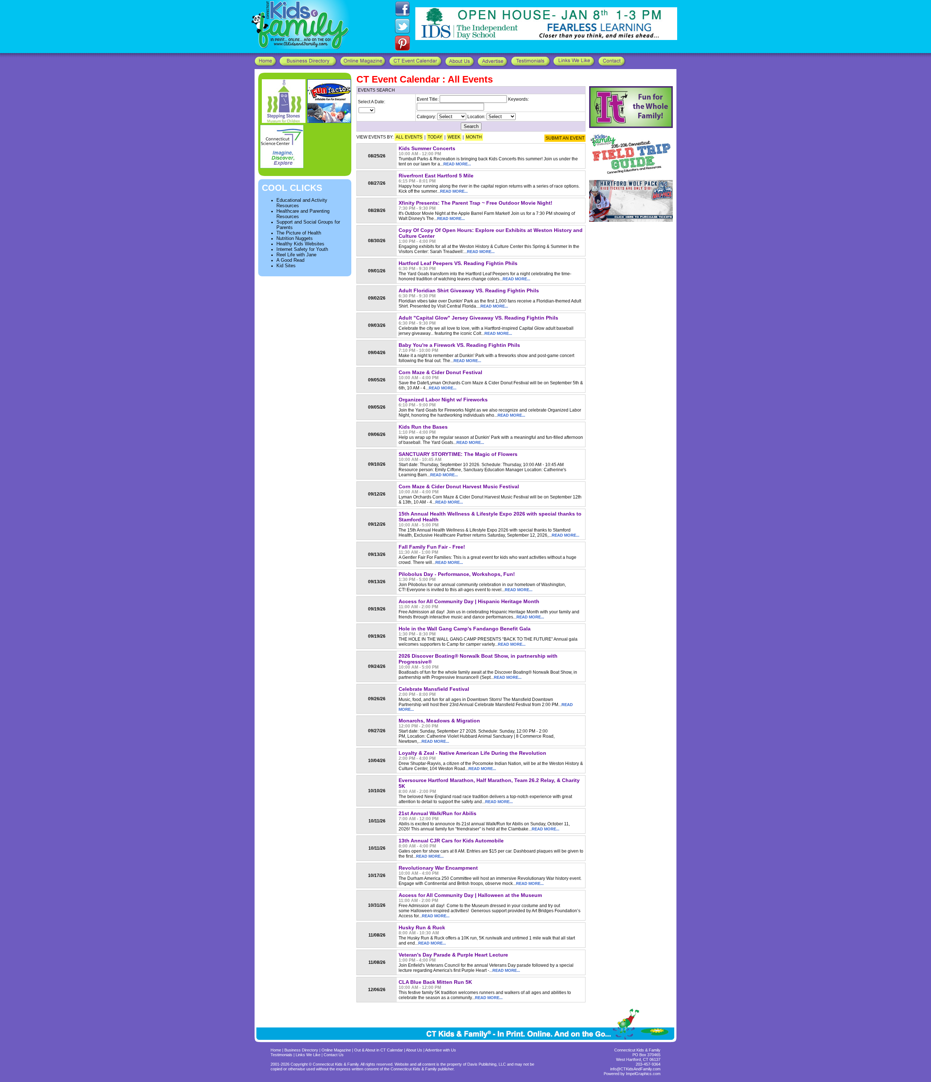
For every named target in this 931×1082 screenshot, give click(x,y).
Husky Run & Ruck (422, 927)
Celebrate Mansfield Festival (434, 689)
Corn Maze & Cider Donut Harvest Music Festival (459, 486)
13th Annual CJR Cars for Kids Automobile (451, 840)
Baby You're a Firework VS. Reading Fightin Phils (459, 345)
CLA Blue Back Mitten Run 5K (435, 982)
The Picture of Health (298, 233)
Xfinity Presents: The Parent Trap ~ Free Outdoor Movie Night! (475, 203)
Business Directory (301, 1050)
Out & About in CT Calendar (378, 1050)
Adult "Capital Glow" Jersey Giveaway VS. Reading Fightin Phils (478, 318)
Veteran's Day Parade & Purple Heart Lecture (453, 955)
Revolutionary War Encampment (438, 868)
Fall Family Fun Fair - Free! (432, 547)
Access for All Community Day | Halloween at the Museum (470, 895)
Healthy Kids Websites (300, 244)
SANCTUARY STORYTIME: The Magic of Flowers (458, 454)
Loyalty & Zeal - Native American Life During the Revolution (472, 753)
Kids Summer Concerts (427, 148)
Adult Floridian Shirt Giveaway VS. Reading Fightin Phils (469, 290)
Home (276, 1050)
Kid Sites (286, 265)
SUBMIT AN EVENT (565, 138)
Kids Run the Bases (423, 427)
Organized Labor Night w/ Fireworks (443, 399)
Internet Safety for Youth (302, 249)
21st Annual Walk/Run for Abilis (437, 813)
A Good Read (290, 260)
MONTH (474, 137)
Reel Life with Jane (296, 254)
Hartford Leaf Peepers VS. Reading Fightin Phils (458, 263)
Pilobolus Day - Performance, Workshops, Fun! (457, 574)
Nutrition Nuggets (294, 238)
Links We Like (308, 1055)
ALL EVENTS (409, 137)
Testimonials (282, 1055)
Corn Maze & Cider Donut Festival (440, 372)
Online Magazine (336, 1050)
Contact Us (334, 1055)
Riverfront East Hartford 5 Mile (436, 176)
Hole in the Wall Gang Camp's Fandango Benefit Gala (465, 629)
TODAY (435, 137)
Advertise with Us (440, 1050)
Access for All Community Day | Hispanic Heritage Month (469, 601)
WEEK (454, 137)
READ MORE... (457, 164)
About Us (414, 1050)
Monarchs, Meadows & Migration (439, 721)
